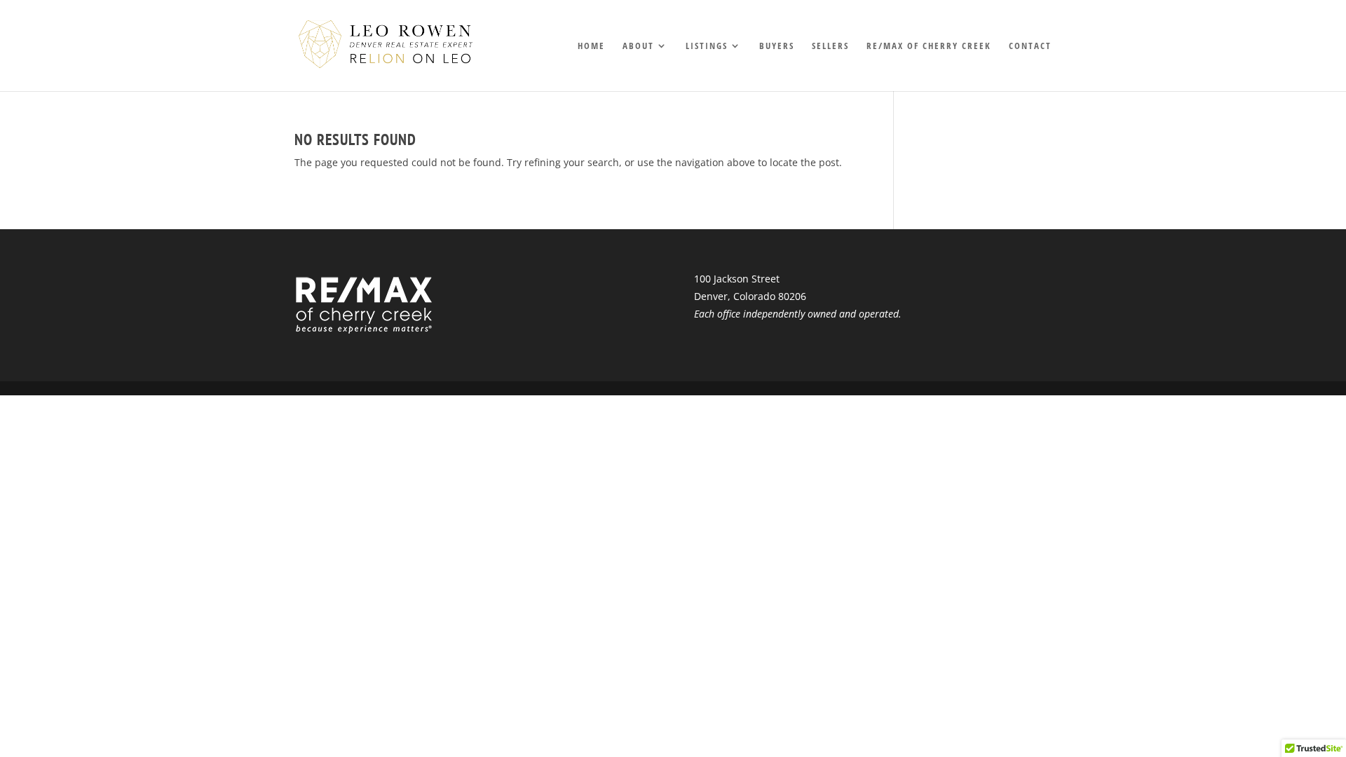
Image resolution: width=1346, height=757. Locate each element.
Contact (1030, 46)
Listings (707, 46)
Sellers (830, 46)
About (638, 46)
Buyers (776, 46)
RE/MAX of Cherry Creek (928, 46)
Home (591, 46)
